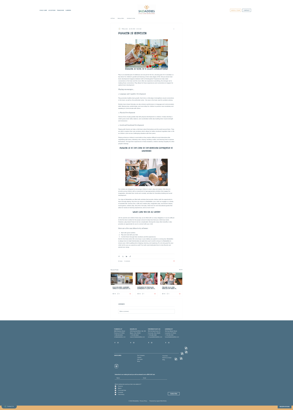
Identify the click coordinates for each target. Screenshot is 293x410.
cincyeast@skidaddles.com (155, 337)
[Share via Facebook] (119, 256)
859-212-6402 (119, 335)
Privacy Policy (143, 401)
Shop (138, 361)
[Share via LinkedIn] (126, 256)
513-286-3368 (152, 335)
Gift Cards (139, 359)
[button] (52, 10)
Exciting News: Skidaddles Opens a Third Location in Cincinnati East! (121, 288)
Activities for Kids (131, 18)
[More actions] (174, 29)
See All (180, 269)
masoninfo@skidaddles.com (137, 337)
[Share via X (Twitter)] (122, 256)
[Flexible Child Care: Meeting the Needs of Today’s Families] (171, 278)
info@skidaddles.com (119, 337)
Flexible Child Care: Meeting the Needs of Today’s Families (169, 288)
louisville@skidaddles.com (172, 337)
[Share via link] (130, 256)
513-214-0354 (169, 335)
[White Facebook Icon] (115, 342)
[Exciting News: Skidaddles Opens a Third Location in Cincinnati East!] (122, 278)
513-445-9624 (135, 335)
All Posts (113, 18)
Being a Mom (121, 18)
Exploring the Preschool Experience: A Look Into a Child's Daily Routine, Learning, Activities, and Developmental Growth (146, 288)
